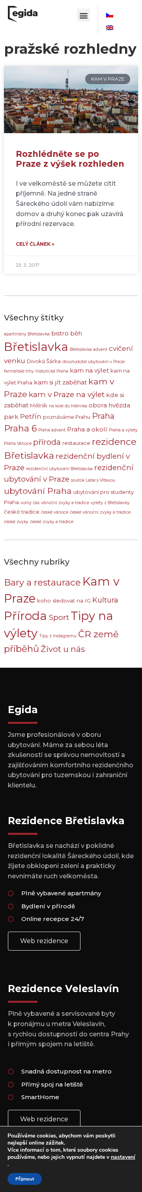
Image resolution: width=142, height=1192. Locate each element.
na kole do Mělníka (68, 406)
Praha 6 (20, 428)
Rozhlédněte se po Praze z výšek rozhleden (70, 159)
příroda (47, 442)
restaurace (76, 443)
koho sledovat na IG (64, 600)
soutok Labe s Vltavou (93, 480)
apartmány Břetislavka (27, 334)
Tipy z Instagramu (58, 635)
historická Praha (52, 371)
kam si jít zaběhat (60, 382)
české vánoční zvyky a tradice (100, 512)
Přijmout (24, 1179)
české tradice (21, 511)
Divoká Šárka (44, 361)
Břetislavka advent (88, 349)
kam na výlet (89, 370)
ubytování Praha (38, 491)
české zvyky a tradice (51, 521)
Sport (59, 617)
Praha (103, 416)
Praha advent (51, 430)
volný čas (30, 502)
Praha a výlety (123, 430)
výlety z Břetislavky (110, 502)
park (11, 416)
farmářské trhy (19, 371)
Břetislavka (36, 347)
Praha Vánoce (18, 443)
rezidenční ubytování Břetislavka (59, 468)
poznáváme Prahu (66, 417)
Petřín (30, 416)
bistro (60, 333)
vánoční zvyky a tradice (65, 502)
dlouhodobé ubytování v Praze (93, 361)
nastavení (123, 1157)
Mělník (38, 405)
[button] (83, 15)
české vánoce (54, 512)
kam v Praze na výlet (67, 394)
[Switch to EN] (109, 27)
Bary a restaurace (42, 582)
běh (76, 333)
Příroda (25, 616)
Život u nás (63, 649)
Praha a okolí (87, 429)
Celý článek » (35, 244)
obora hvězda (109, 405)
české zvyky (16, 521)
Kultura (105, 599)
